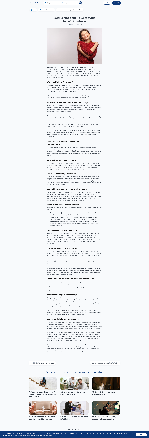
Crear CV (116, 3)
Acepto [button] (141, 434)
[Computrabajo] (34, 3)
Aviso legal (71, 431)
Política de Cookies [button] (51, 435)
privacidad (77, 431)
